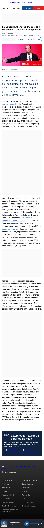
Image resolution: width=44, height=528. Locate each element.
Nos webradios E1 (8, 495)
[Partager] (4, 39)
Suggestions (13, 69)
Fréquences (6, 491)
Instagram (7, 476)
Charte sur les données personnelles (10, 510)
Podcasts (16, 8)
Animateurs (6, 488)
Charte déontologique (29, 506)
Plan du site (26, 495)
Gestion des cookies (9, 506)
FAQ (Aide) (6, 498)
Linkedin (21, 476)
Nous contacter (7, 480)
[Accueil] (22, 2)
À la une (5, 8)
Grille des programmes (29, 480)
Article (4, 69)
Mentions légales (8, 502)
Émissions (27, 8)
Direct (38, 8)
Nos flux (24, 491)
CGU (23, 498)
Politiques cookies (28, 502)
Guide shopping (27, 484)
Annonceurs (6, 484)
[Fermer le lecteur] (41, 523)
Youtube (14, 476)
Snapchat (18, 476)
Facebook (10, 476)
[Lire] (26, 523)
